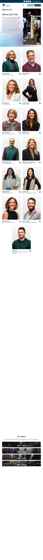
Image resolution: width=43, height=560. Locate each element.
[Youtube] (26, 1)
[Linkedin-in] (24, 1)
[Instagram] (28, 1)
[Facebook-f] (30, 1)
